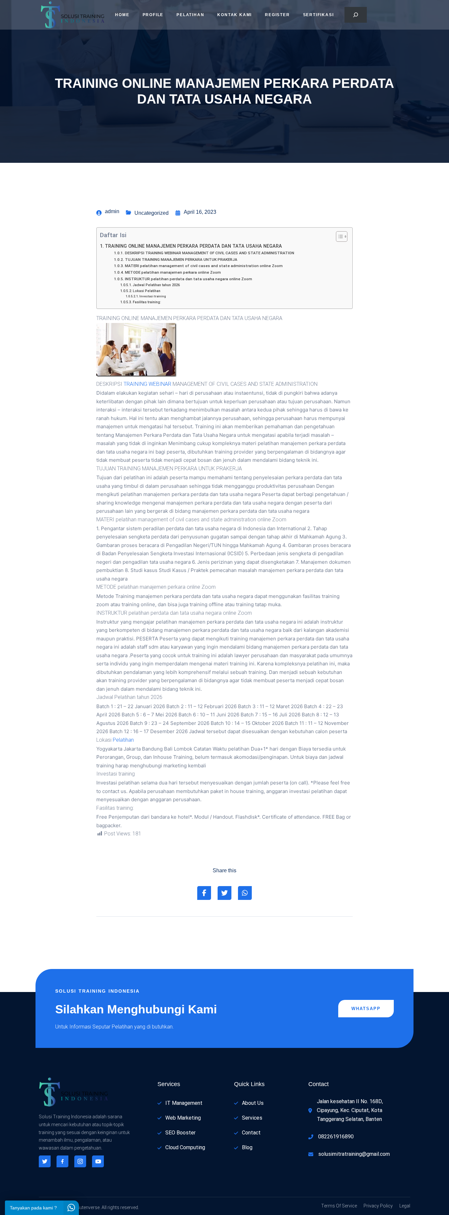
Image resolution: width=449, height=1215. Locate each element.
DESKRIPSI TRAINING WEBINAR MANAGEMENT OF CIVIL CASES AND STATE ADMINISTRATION (209, 253)
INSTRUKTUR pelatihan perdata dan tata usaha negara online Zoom (188, 279)
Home (122, 14)
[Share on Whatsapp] (245, 893)
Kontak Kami (234, 14)
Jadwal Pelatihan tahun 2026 (156, 285)
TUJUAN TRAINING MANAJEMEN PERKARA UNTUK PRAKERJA (181, 259)
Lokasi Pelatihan (146, 290)
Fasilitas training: (147, 302)
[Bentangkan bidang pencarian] (355, 15)
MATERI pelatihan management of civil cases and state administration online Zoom (203, 266)
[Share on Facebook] (204, 893)
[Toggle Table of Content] (338, 236)
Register (277, 14)
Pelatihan (190, 14)
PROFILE (153, 14)
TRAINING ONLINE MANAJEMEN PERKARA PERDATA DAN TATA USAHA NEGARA (193, 246)
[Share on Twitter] (224, 893)
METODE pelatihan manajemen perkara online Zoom (173, 272)
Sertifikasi (318, 14)
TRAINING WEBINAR (147, 384)
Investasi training (152, 296)
